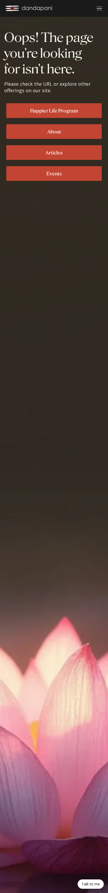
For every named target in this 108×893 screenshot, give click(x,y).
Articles (54, 152)
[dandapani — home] (29, 8)
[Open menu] (99, 8)
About (54, 131)
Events (54, 173)
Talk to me (91, 883)
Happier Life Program (54, 110)
